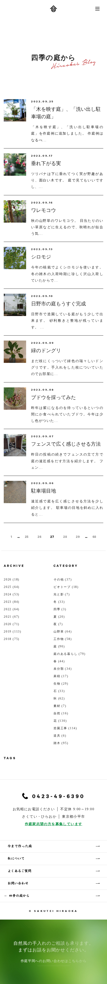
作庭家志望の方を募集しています (53, 824)
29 (78, 537)
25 (27, 537)
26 (39, 537)
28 (65, 537)
